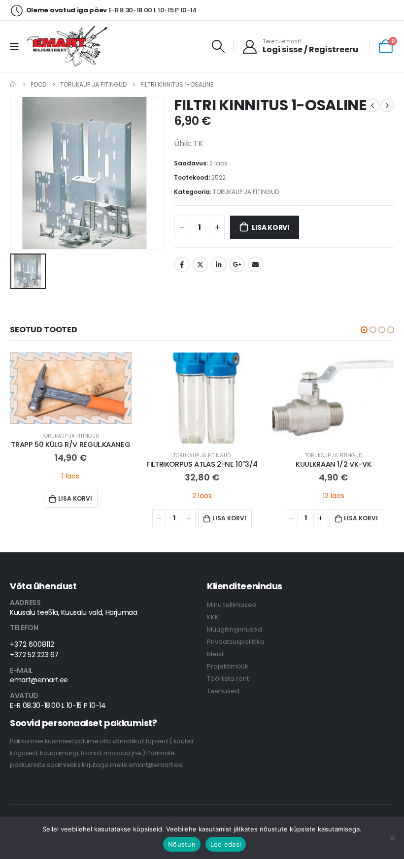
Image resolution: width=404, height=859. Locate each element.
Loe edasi (225, 844)
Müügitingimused (234, 629)
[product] (71, 388)
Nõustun (182, 844)
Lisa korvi (270, 227)
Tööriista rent (228, 678)
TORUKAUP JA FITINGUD (246, 192)
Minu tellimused (232, 604)
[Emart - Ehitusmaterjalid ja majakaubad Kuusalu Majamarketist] (68, 46)
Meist (215, 654)
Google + (237, 264)
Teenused (223, 691)
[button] (364, 330)
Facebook (182, 264)
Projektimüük (227, 666)
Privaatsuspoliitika (236, 641)
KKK (213, 617)
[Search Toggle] (218, 46)
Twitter (200, 264)
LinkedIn (219, 264)
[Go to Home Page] (13, 84)
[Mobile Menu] (17, 46)
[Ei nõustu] (392, 838)
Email (256, 264)
